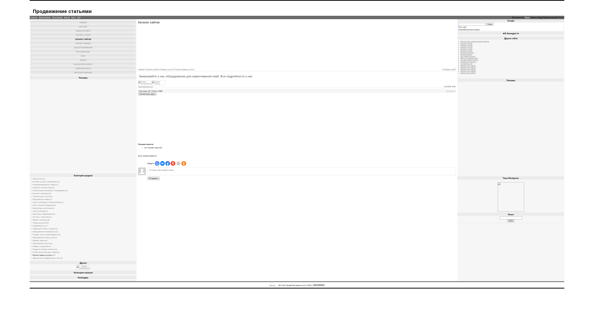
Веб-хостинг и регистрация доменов (475, 41)
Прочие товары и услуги (42, 255)
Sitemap (272, 285)
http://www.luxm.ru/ (145, 87)
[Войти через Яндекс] (173, 163)
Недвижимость (38, 226)
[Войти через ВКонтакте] (162, 163)
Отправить (154, 178)
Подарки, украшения (40, 246)
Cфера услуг (37, 179)
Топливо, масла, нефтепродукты (45, 235)
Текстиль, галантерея (40, 217)
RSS (78, 17)
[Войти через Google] (178, 163)
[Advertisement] (83, 126)
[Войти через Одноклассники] (183, 163)
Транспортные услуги (41, 243)
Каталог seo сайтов (468, 67)
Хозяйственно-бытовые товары (44, 252)
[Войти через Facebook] (167, 163)
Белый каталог (466, 54)
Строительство (466, 64)
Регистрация (57, 17)
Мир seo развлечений (469, 58)
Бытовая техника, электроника (44, 182)
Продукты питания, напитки (43, 249)
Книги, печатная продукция (43, 205)
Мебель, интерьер (39, 220)
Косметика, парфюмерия (42, 214)
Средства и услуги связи (42, 187)
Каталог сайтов (152, 69)
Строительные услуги (41, 196)
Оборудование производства (43, 232)
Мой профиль (45, 17)
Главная (33, 17)
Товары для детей (39, 223)
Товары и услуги (166, 69)
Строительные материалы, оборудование (48, 190)
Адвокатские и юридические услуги (46, 258)
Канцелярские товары (41, 199)
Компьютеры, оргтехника (42, 208)
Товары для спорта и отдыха (43, 229)
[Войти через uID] (157, 163)
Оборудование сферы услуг (43, 237)
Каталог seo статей (468, 65)
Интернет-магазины (40, 193)
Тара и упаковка (38, 211)
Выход (67, 17)
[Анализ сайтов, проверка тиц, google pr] (158, 85)
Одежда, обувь (38, 240)
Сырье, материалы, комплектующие (46, 202)
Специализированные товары (44, 185)
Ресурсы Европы (467, 53)
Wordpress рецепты (468, 62)
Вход (73, 17)
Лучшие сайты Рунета (469, 60)
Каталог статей (466, 43)
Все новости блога (468, 56)
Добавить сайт (449, 69)
